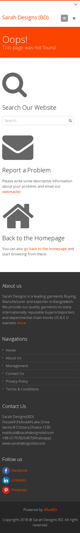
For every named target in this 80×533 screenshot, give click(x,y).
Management (17, 365)
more (21, 322)
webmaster (11, 191)
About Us (13, 358)
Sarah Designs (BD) (25, 17)
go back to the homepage (45, 248)
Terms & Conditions (22, 389)
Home (11, 350)
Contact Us (15, 373)
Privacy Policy (17, 381)
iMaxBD (50, 509)
